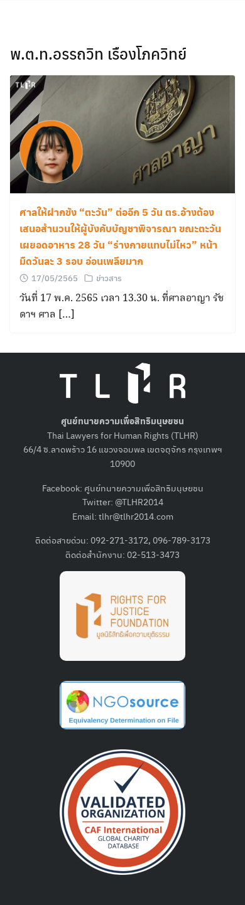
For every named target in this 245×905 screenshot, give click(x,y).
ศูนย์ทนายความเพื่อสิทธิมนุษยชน (144, 487)
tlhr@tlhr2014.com (136, 516)
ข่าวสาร (109, 278)
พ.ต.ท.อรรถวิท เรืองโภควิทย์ (98, 53)
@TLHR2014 (139, 501)
